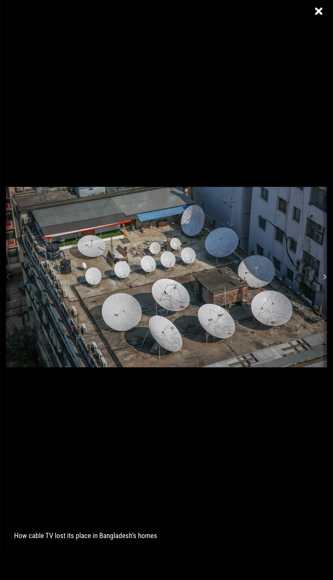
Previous (8, 277)
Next (325, 277)
